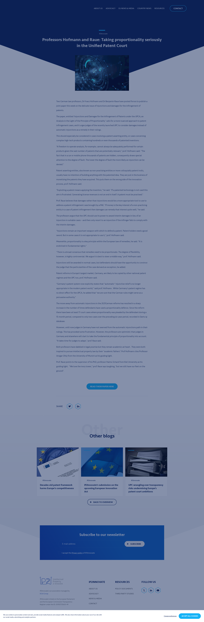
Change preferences (170, 616)
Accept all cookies (190, 616)
